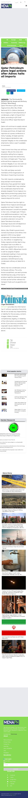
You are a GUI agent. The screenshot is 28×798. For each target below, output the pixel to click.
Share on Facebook (11, 90)
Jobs (5, 750)
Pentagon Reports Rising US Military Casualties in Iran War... (12, 510)
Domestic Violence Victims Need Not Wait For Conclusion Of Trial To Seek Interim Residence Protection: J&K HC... (13, 526)
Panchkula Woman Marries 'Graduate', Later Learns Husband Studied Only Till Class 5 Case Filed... (13, 656)
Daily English (8, 759)
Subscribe (15, 769)
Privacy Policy (7, 742)
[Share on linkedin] (11, 93)
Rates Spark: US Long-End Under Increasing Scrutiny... (20, 411)
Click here (14, 734)
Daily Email (12, 781)
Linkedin (12, 783)
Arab (20, 39)
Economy (14, 42)
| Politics (5, 42)
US (5, 39)
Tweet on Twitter (21, 90)
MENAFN (5, 99)
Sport (20, 45)
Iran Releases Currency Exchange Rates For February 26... (20, 391)
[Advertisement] (14, 22)
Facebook (12, 775)
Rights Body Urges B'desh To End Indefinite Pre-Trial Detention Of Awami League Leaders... (13, 616)
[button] (20, 2)
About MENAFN (8, 748)
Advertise (6, 746)
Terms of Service (8, 740)
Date (3, 86)
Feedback (6, 752)
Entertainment (9, 45)
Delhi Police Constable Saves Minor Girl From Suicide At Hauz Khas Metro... (13, 490)
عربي (16, 2)
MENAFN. (11, 793)
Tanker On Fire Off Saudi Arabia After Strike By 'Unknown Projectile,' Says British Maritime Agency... (12, 592)
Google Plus (13, 779)
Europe (13, 39)
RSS (11, 786)
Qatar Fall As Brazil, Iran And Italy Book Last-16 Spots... (20, 404)
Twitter (11, 777)
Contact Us (6, 744)
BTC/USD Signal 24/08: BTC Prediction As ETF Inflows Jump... (20, 376)
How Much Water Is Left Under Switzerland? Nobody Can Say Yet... (12, 573)
